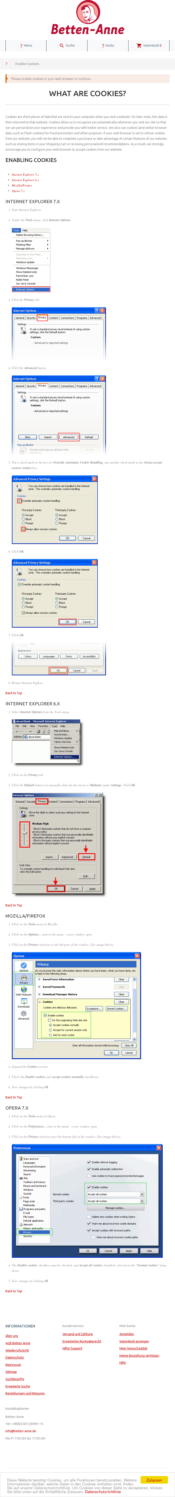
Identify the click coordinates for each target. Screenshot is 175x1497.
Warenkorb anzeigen (134, 1341)
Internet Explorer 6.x (25, 180)
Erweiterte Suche (17, 1386)
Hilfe (122, 1363)
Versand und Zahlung (77, 1334)
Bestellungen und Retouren (25, 1393)
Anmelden (126, 1334)
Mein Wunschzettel (133, 1348)
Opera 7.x (18, 191)
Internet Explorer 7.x (25, 174)
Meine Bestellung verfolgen (139, 1355)
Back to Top (13, 693)
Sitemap (11, 1372)
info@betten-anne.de (20, 1431)
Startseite (6, 63)
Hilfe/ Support (72, 1348)
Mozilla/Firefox (22, 185)
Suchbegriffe (14, 1379)
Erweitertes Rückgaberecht (81, 1341)
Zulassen (154, 1480)
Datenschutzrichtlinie (103, 1491)
